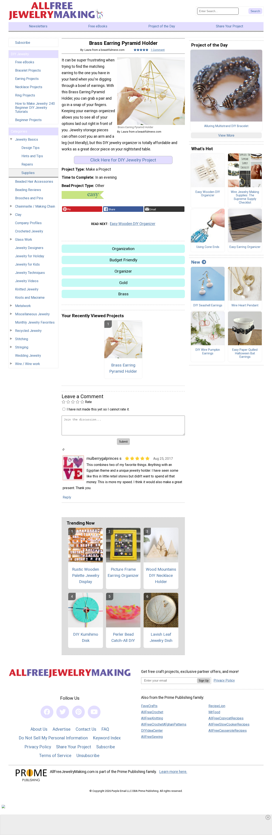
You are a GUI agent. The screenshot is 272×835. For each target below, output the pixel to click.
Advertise (61, 729)
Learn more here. (173, 772)
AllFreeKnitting (152, 718)
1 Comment (158, 49)
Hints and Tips (32, 156)
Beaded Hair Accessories (34, 182)
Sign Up (203, 680)
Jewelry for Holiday (29, 256)
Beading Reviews (28, 190)
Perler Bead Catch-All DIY (123, 637)
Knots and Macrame (30, 298)
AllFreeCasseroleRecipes (227, 731)
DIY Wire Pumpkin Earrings (208, 351)
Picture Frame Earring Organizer (123, 572)
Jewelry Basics (26, 139)
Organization (123, 248)
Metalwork (23, 306)
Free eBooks (24, 62)
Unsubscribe (87, 755)
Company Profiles (28, 223)
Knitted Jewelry (26, 289)
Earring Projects (27, 79)
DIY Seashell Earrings (207, 305)
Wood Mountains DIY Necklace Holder (161, 575)
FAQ (105, 729)
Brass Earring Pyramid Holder (123, 368)
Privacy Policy (37, 746)
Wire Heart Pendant (244, 305)
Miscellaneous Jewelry (32, 314)
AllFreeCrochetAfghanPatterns (163, 724)
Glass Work (23, 240)
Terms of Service (55, 755)
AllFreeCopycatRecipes (226, 718)
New (195, 262)
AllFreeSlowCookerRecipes (228, 724)
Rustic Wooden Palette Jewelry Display (85, 575)
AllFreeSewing (152, 737)
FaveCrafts (149, 706)
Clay (18, 215)
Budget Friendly (123, 260)
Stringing (21, 347)
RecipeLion (216, 706)
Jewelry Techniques (30, 273)
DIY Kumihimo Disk (85, 637)
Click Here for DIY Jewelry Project (123, 160)
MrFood (214, 712)
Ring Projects (25, 95)
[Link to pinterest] (78, 712)
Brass (123, 294)
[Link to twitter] (62, 712)
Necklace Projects (28, 87)
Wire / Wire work (27, 364)
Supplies (28, 173)
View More (226, 135)
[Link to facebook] (47, 712)
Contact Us (86, 729)
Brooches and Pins (29, 198)
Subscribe (22, 43)
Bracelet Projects (28, 70)
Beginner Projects (28, 120)
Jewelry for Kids (27, 264)
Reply (67, 497)
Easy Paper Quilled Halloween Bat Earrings (245, 353)
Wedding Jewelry (28, 356)
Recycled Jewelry (28, 331)
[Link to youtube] (94, 712)
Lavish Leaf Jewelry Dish (161, 637)
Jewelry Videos (26, 281)
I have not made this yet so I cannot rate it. (98, 409)
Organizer (123, 271)
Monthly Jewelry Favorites (35, 322)
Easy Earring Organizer (245, 247)
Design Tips (30, 148)
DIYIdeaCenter (152, 731)
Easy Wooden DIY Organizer (132, 224)
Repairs (27, 164)
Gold (123, 282)
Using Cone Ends (207, 247)
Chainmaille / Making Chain (35, 206)
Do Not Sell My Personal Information (53, 737)
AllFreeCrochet (152, 712)
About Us (38, 729)
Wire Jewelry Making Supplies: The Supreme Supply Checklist (245, 197)
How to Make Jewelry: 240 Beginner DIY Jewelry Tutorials (35, 108)
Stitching (21, 339)
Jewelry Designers (29, 248)
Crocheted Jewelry (29, 231)
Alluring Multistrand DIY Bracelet (226, 126)
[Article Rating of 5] (141, 49)
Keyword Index (107, 737)
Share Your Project (73, 746)
